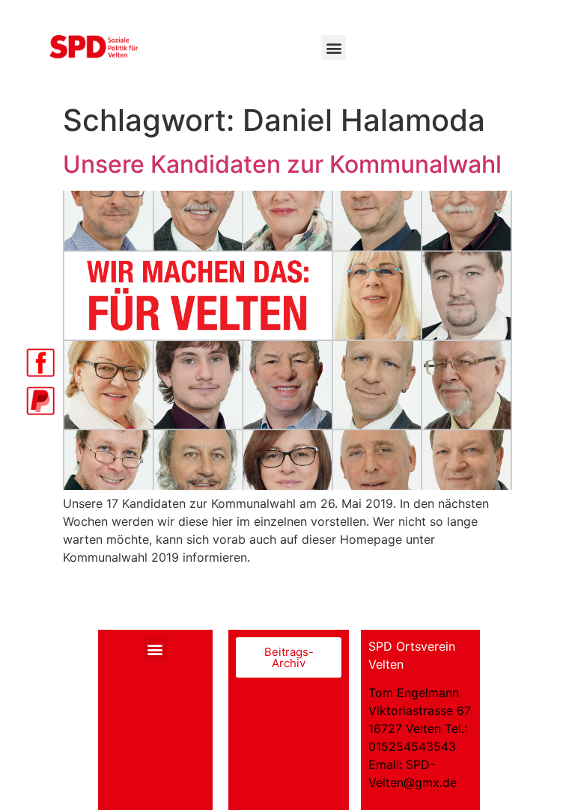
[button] (333, 47)
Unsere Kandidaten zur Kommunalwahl (282, 164)
